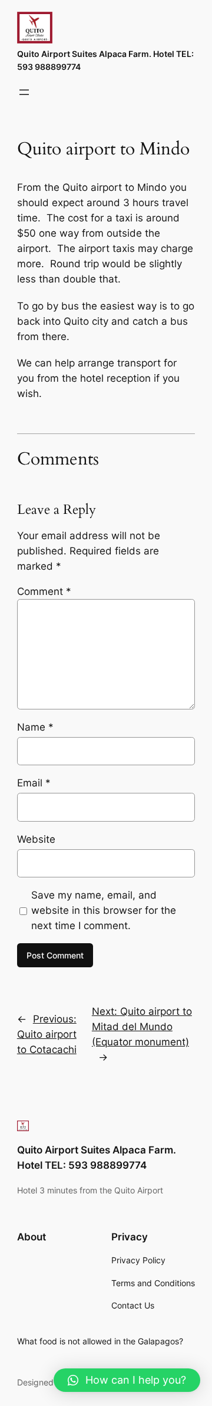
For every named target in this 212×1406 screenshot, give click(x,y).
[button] (127, 1380)
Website (36, 839)
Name (35, 727)
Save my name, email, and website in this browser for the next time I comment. (103, 910)
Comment (44, 591)
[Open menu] (24, 92)
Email (34, 783)
